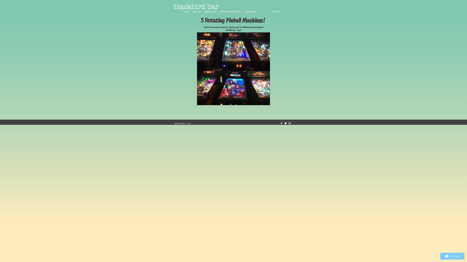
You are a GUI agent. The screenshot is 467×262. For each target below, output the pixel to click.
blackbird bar (196, 7)
